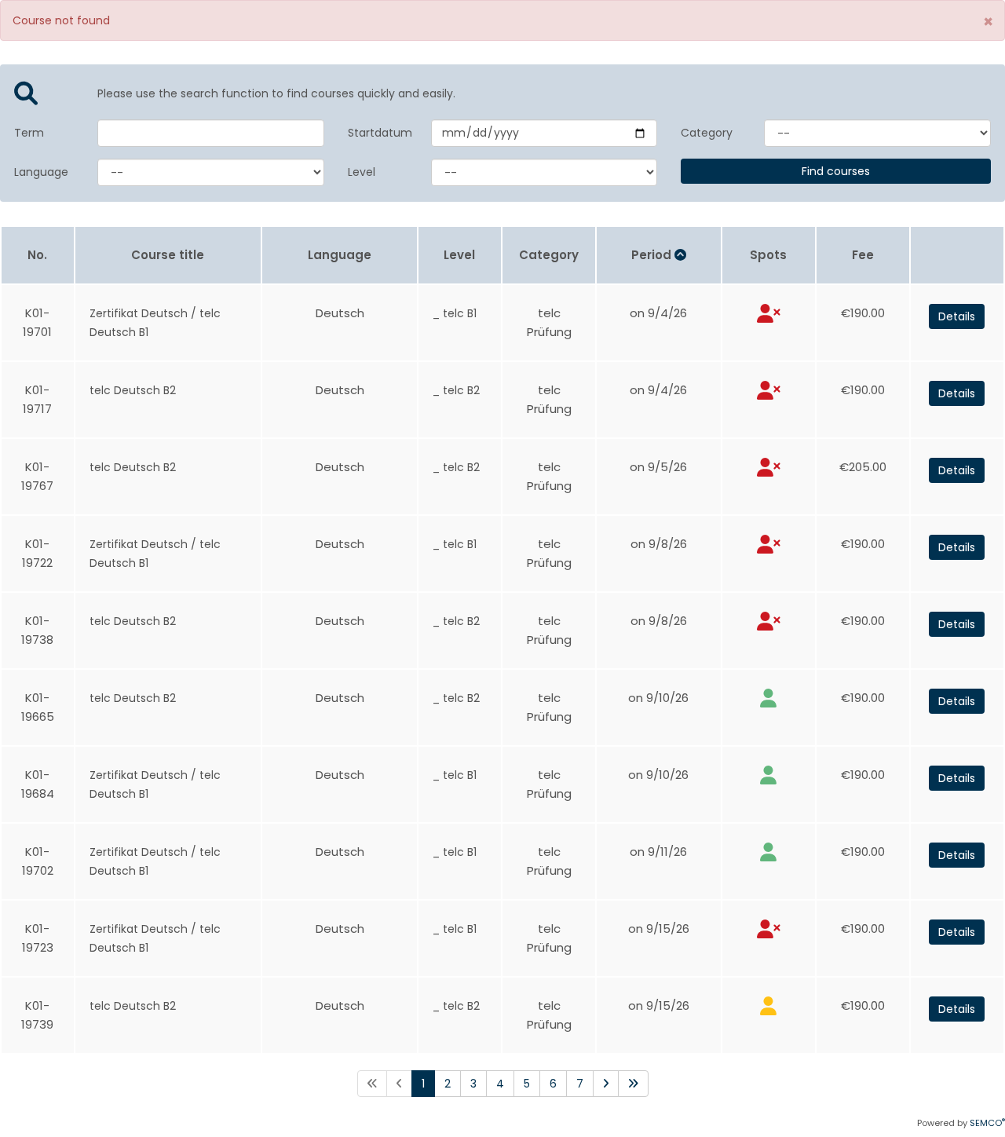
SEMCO (987, 1123)
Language (41, 172)
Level (361, 172)
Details (956, 316)
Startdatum (377, 133)
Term (29, 133)
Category (707, 133)
